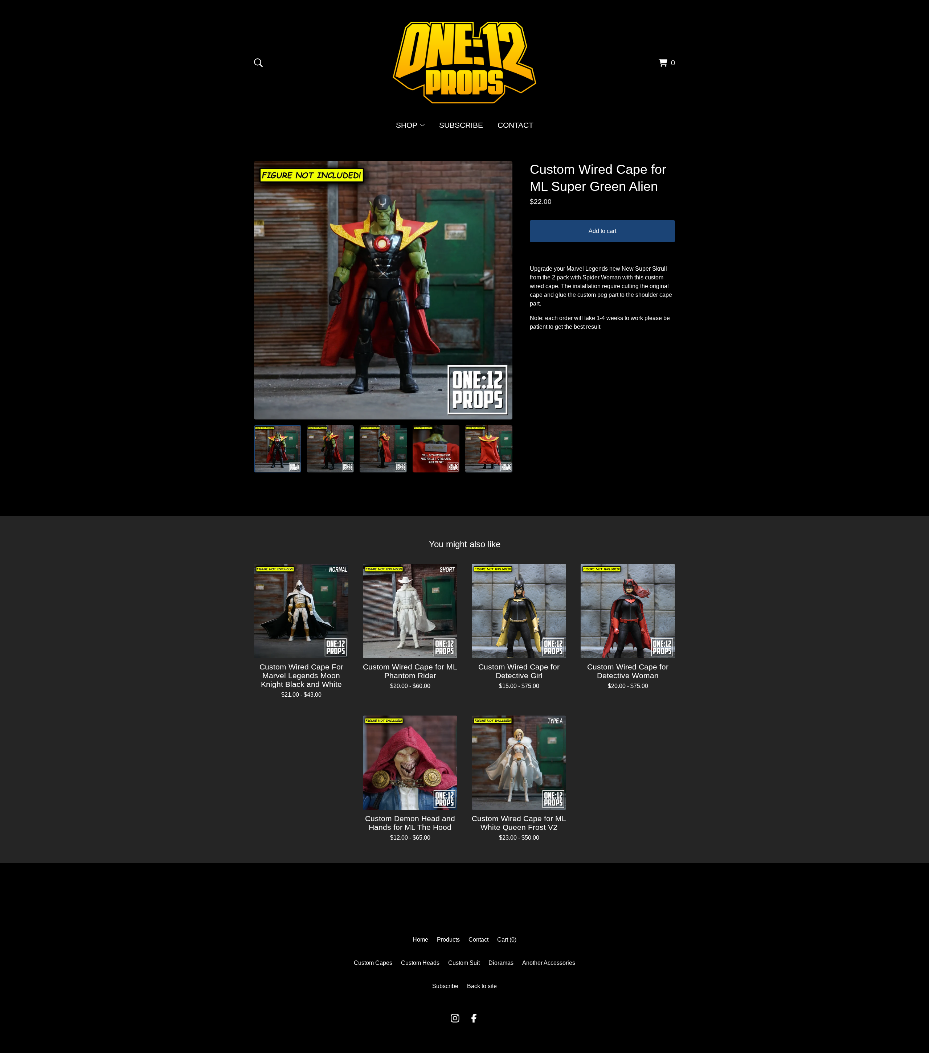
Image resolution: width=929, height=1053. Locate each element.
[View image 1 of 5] (277, 448)
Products (448, 940)
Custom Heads (420, 963)
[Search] (258, 62)
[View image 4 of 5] (436, 448)
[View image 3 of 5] (383, 448)
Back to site (482, 986)
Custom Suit (464, 963)
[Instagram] (455, 1018)
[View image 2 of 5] (330, 448)
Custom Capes (373, 963)
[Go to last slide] (264, 290)
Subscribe (461, 125)
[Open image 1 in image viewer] (383, 290)
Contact (515, 125)
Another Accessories (548, 963)
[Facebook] (474, 1018)
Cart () (506, 940)
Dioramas (500, 963)
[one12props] (464, 62)
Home (420, 940)
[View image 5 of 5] (488, 448)
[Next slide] (502, 290)
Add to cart (602, 231)
